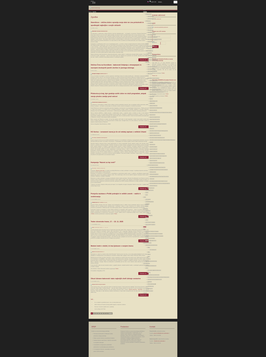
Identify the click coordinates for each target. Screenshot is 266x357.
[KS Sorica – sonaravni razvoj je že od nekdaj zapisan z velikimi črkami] (99, 138)
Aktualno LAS (150, 215)
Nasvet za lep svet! (100, 170)
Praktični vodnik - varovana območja (154, 270)
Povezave (145, 293)
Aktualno (149, 213)
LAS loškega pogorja (153, 105)
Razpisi (146, 220)
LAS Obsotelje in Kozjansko (154, 117)
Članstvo (147, 75)
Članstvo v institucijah (149, 190)
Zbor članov (149, 53)
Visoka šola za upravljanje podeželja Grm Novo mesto (159, 183)
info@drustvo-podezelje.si (159, 341)
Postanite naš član (150, 188)
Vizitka (146, 194)
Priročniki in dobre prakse (152, 71)
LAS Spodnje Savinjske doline (155, 135)
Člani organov (150, 25)
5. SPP (148, 252)
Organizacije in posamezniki (152, 165)
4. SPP (148, 256)
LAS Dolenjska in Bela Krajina (155, 85)
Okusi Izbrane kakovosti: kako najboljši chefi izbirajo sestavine (116, 278)
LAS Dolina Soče (152, 87)
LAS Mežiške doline (153, 110)
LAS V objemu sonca (153, 151)
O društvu (145, 11)
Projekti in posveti (146, 263)
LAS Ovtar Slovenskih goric (154, 119)
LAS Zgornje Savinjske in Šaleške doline (157, 153)
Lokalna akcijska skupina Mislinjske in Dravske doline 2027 (160, 112)
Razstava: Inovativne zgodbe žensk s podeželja (104, 306)
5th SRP (149, 254)
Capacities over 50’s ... (151, 284)
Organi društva (150, 23)
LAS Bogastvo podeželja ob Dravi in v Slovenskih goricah (160, 82)
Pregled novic (148, 199)
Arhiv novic (147, 204)
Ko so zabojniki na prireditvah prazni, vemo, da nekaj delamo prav (107, 302)
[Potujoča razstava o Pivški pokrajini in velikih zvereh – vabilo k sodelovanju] (99, 202)
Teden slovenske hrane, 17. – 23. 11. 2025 (107, 221)
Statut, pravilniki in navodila (152, 59)
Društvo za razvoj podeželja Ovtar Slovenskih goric (159, 176)
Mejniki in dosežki (150, 46)
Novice (144, 197)
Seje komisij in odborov (151, 57)
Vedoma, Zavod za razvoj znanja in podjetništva (158, 181)
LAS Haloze (151, 96)
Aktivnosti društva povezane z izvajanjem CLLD (154, 236)
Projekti (146, 268)
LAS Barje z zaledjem (153, 80)
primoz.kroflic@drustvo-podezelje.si (161, 333)
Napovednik (145, 208)
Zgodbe (144, 226)
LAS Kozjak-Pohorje (153, 160)
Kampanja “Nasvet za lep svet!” (103, 162)
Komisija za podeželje (151, 34)
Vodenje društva (150, 48)
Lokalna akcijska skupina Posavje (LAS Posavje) (158, 130)
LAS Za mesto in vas (153, 146)
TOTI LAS (151, 142)
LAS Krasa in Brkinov (153, 101)
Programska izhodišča (151, 18)
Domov (144, 9)
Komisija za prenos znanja (152, 37)
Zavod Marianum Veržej (153, 174)
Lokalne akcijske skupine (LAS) (153, 78)
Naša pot (147, 43)
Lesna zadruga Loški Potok (99, 309)
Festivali (149, 272)
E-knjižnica (147, 62)
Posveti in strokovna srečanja (150, 265)
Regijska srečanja (152, 249)
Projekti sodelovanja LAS (150, 238)
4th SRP (149, 258)
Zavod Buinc (151, 178)
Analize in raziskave (151, 69)
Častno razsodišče (150, 32)
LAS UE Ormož (152, 144)
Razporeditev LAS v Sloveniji (150, 240)
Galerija (146, 192)
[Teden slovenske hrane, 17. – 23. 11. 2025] (99, 227)
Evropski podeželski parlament (151, 261)
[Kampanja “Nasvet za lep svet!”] (99, 168)
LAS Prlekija (151, 128)
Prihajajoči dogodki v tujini (150, 224)
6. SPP (148, 247)
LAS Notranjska (152, 114)
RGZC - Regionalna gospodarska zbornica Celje (158, 169)
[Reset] (175, 2)
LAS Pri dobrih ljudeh (153, 126)
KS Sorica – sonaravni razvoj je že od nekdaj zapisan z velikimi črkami (118, 132)
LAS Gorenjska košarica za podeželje (156, 91)
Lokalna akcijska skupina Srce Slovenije (157, 137)
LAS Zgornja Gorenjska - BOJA (155, 158)
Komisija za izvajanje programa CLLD (154, 39)
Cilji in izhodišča (148, 14)
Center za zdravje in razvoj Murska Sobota (157, 167)
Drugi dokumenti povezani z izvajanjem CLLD (154, 233)
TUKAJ (92, 213)
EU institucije (149, 73)
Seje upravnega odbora (151, 55)
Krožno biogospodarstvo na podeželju (154, 279)
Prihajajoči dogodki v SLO (150, 222)
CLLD (148, 64)
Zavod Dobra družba (153, 185)
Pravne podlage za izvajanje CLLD (151, 231)
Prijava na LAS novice (149, 201)
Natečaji (146, 217)
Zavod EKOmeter (152, 172)
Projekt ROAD (150, 288)
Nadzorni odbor (150, 30)
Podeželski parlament (147, 242)
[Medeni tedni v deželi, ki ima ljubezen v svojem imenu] (99, 252)
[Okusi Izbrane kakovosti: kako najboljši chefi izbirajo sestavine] (99, 284)
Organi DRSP (147, 21)
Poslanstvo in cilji (150, 16)
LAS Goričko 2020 (152, 94)
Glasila (146, 206)
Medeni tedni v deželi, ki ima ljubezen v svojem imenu (112, 246)
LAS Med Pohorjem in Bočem (155, 89)
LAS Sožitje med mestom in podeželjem (156, 162)
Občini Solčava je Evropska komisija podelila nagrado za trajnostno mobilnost (110, 304)
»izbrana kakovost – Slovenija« (135, 289)
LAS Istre (151, 98)
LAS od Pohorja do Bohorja (154, 121)
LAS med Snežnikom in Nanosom (155, 107)
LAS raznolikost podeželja (154, 133)
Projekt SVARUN (150, 286)
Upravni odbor (150, 27)
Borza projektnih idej (149, 290)
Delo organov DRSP (149, 50)
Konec (110, 313)
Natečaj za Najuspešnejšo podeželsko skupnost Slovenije (158, 277)
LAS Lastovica (152, 103)
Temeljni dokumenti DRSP (152, 66)
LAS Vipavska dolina (153, 149)
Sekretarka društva (150, 41)
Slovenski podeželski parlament (151, 245)
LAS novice (149, 281)
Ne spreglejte (147, 210)
